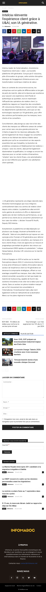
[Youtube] (34, 578)
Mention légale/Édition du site (26, 586)
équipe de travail (10, 586)
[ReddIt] (29, 31)
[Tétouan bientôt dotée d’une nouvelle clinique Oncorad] (7, 362)
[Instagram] (17, 578)
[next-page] (7, 370)
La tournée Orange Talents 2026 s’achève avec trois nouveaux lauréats (27, 352)
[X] (9, 31)
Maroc (4, 472)
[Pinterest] (14, 31)
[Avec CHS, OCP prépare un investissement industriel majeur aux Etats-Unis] (7, 342)
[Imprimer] (39, 31)
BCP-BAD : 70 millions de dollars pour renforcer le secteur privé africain (11, 324)
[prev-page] (3, 370)
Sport (4, 508)
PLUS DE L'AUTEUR (27, 334)
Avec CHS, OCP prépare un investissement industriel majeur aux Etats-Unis (27, 341)
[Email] (34, 31)
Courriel (5, 445)
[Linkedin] (24, 31)
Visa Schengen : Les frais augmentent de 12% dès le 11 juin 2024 (33, 324)
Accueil (4, 8)
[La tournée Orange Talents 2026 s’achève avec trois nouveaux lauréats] (7, 352)
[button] (3, 3)
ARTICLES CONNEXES (10, 334)
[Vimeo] (29, 578)
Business (11, 8)
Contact (39, 586)
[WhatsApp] (19, 31)
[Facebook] (4, 31)
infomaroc (7, 26)
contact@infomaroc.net (29, 563)
